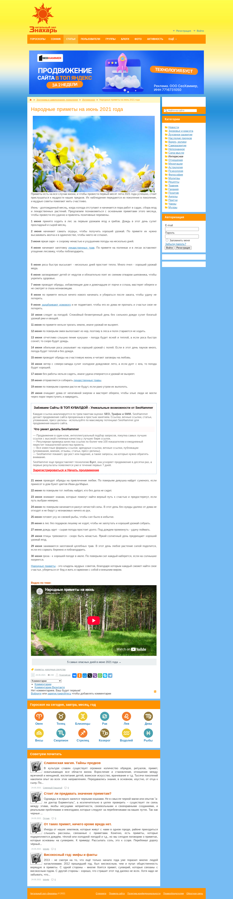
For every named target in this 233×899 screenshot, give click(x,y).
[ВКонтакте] (74, 675)
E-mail (169, 225)
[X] (90, 675)
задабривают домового (56, 304)
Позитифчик (64, 675)
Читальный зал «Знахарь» (44, 893)
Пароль (170, 232)
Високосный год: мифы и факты (70, 855)
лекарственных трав (81, 247)
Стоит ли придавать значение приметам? (77, 793)
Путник (46, 818)
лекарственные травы (87, 380)
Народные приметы (43, 566)
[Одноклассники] (79, 675)
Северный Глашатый (52, 788)
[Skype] (105, 675)
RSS (155, 691)
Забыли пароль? (175, 244)
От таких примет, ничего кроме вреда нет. (78, 824)
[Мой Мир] (84, 675)
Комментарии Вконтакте (50, 687)
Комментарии (43, 684)
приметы (39, 669)
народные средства (55, 669)
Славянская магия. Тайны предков (72, 763)
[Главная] (30, 100)
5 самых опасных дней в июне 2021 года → (94, 662)
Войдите (36, 693)
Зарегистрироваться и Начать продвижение (66, 470)
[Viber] (95, 675)
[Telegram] (110, 675)
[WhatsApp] (100, 675)
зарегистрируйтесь (59, 693)
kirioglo (46, 849)
